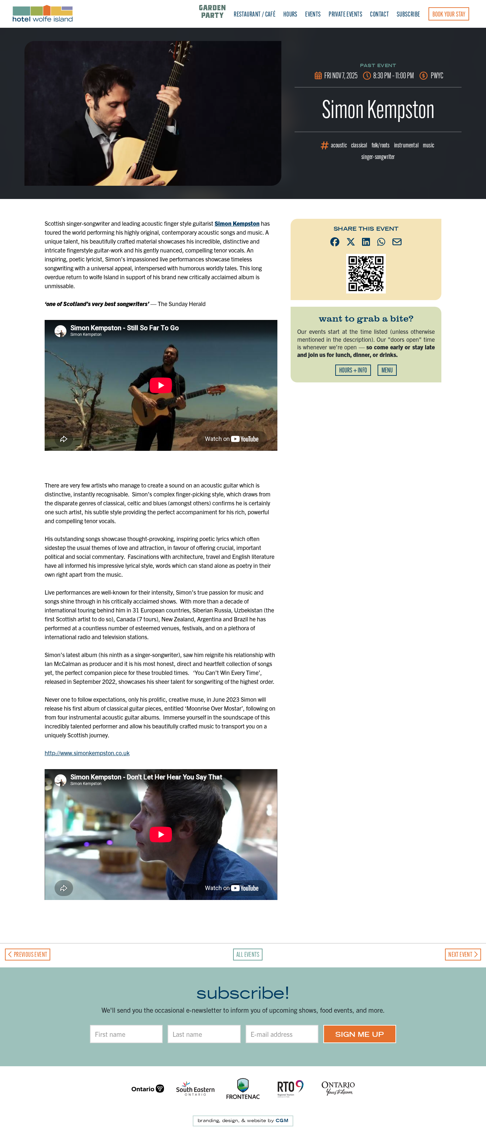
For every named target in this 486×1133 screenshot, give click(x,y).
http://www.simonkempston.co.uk (87, 753)
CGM (282, 1120)
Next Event (460, 954)
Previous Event (30, 954)
